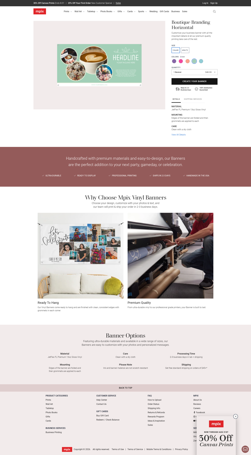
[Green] (194, 61)
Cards (130, 11)
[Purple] (174, 61)
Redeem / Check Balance (107, 420)
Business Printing (54, 432)
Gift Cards (164, 11)
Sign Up (214, 3)
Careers (196, 408)
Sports (141, 11)
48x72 (185, 50)
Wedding (153, 11)
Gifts (120, 11)
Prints (66, 11)
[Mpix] (39, 11)
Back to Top (125, 388)
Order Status (153, 404)
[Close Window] (235, 416)
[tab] (176, 99)
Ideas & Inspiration (156, 421)
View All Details (179, 134)
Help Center (101, 400)
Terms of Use (118, 449)
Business (175, 11)
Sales (118, 3)
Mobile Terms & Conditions (159, 449)
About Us (197, 400)
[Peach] (188, 61)
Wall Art (78, 11)
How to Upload (154, 400)
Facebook (200, 412)
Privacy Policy (181, 449)
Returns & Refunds (156, 412)
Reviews (197, 404)
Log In (205, 3)
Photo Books (106, 11)
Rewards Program (156, 416)
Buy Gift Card (102, 415)
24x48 (176, 50)
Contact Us (101, 404)
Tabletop (91, 11)
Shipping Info (154, 408)
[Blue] (201, 61)
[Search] (214, 11)
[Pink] (181, 61)
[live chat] (245, 449)
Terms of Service (135, 449)
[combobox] (194, 72)
